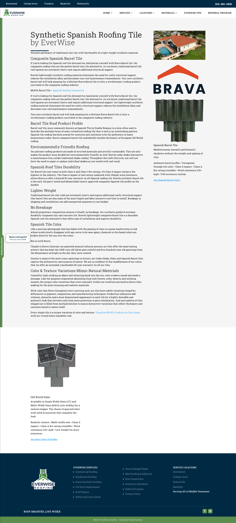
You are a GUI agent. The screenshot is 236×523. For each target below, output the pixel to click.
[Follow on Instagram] (210, 511)
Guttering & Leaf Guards (88, 496)
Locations (146, 12)
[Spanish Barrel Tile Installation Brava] (179, 58)
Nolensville (83, 4)
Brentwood (11, 4)
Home (106, 12)
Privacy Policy (132, 493)
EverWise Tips (192, 12)
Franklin (49, 4)
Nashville (65, 4)
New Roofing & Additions (138, 473)
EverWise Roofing (108, 519)
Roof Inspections (134, 478)
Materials (168, 12)
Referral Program (219, 12)
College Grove (31, 4)
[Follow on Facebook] (205, 511)
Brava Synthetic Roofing (88, 481)
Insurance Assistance (136, 483)
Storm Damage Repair (136, 468)
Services (125, 12)
